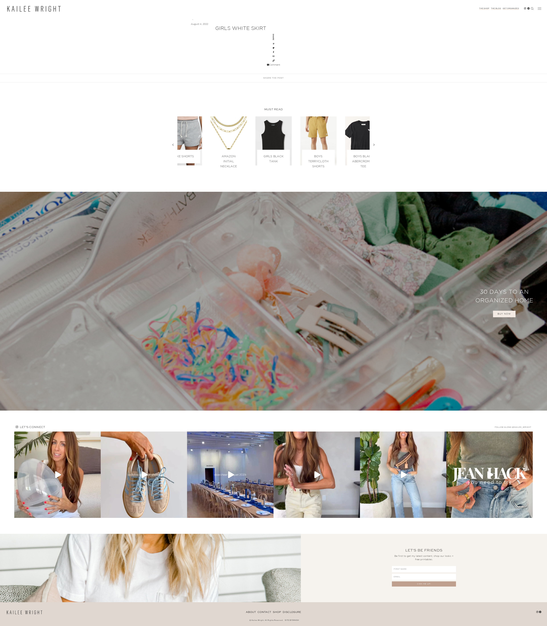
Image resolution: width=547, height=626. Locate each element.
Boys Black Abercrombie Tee (363, 161)
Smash (295, 620)
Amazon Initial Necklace (228, 161)
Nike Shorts (184, 156)
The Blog (496, 8)
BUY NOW (504, 314)
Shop (277, 612)
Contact (264, 612)
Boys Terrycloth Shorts (318, 161)
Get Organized (511, 8)
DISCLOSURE (292, 612)
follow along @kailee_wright (513, 427)
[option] (273, 142)
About (251, 612)
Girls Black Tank (273, 159)
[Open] (57, 475)
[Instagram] (97, 514)
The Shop (484, 8)
